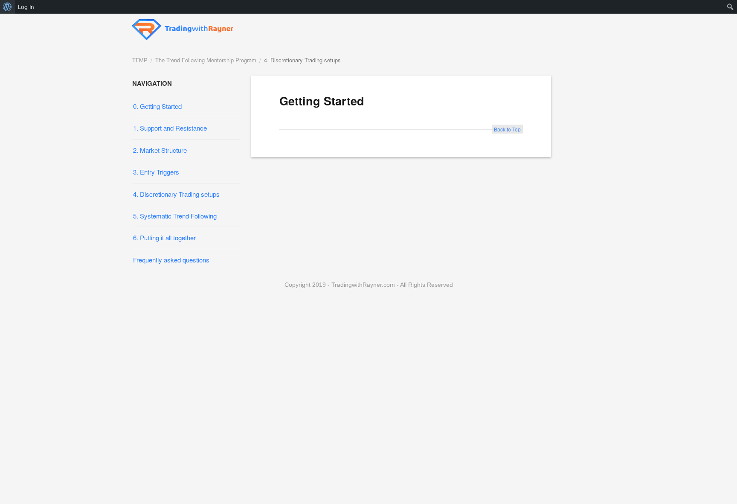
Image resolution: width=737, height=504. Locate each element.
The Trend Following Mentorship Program (205, 60)
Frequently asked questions (171, 259)
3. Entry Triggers (156, 171)
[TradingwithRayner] (183, 27)
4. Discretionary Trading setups (302, 60)
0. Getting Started (157, 106)
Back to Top (507, 129)
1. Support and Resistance (170, 127)
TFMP (140, 60)
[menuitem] (7, 7)
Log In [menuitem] (26, 6)
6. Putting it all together (164, 237)
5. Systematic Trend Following (175, 215)
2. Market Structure (160, 150)
